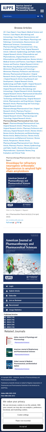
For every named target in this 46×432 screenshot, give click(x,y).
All (4, 32)
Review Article (36, 131)
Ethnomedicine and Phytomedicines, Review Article (22, 59)
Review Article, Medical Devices (15, 136)
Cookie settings (23, 415)
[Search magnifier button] (42, 16)
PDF (18, 223)
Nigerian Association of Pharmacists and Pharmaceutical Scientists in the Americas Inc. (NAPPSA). (21, 385)
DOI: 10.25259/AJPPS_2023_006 (14, 220)
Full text (9, 223)
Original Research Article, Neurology (27, 91)
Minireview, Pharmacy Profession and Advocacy (21, 72)
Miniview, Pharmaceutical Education (16, 74)
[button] (42, 11)
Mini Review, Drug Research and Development (20, 67)
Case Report (11, 32)
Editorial (13, 52)
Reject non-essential (23, 421)
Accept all (23, 426)
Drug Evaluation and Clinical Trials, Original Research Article (21, 49)
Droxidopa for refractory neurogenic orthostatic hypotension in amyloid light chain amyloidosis (23, 167)
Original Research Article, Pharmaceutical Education (22, 94)
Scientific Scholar (14, 383)
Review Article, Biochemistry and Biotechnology (21, 133)
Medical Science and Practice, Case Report (19, 62)
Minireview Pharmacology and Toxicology (18, 69)
